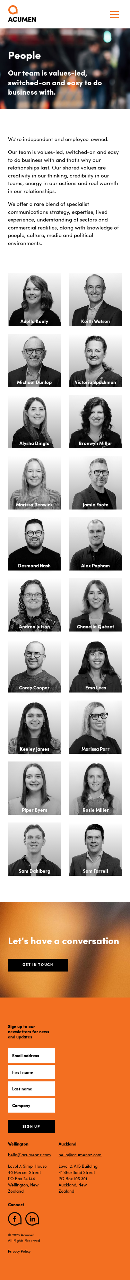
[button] (114, 14)
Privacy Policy (19, 1251)
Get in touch (38, 964)
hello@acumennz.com (29, 1154)
